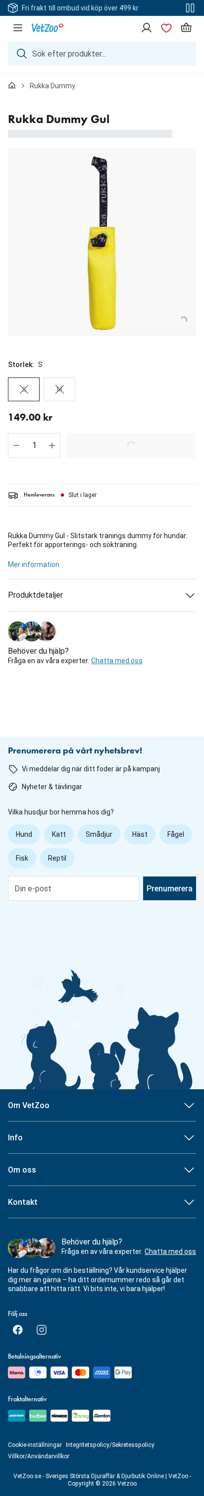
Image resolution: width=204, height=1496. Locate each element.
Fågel (175, 834)
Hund (24, 834)
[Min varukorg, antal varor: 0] (186, 28)
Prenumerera (170, 888)
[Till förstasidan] (12, 85)
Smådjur (99, 834)
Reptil (57, 858)
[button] (16, 445)
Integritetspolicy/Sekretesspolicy (110, 1444)
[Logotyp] (47, 28)
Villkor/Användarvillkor (38, 1456)
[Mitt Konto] (146, 28)
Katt (59, 834)
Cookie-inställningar (35, 1444)
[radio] (24, 389)
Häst (140, 834)
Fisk (22, 858)
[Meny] (18, 28)
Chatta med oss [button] (117, 661)
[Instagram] (41, 1330)
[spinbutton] (34, 445)
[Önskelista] (166, 28)
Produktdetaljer (35, 595)
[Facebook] (18, 1330)
